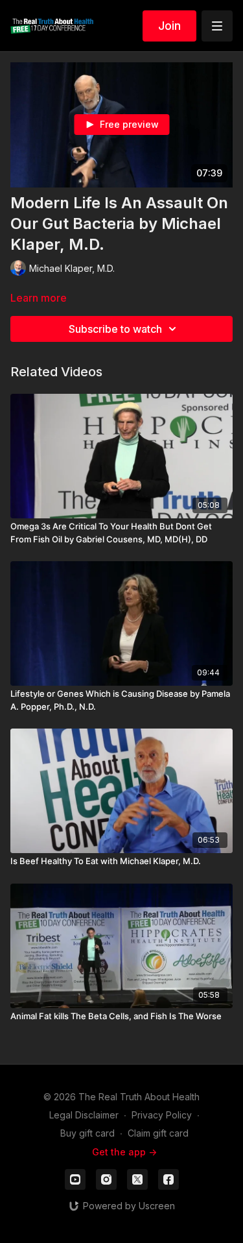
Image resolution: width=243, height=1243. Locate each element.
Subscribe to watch (115, 328)
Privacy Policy (162, 1114)
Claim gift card (158, 1133)
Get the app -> (124, 1151)
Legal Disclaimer (84, 1114)
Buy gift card (87, 1133)
